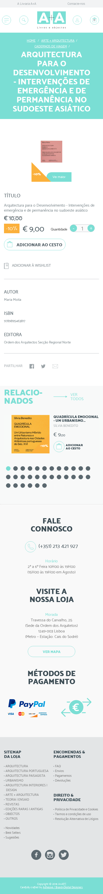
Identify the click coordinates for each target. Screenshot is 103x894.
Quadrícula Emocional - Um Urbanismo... (76, 418)
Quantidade (59, 229)
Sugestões (12, 837)
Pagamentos (63, 776)
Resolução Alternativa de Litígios (76, 819)
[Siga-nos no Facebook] (36, 854)
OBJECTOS (13, 814)
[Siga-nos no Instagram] (50, 854)
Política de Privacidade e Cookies (76, 809)
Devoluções (62, 780)
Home (31, 40)
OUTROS (12, 818)
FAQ (58, 766)
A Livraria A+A (26, 4)
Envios (59, 771)
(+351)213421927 (58, 546)
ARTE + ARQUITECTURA (22, 795)
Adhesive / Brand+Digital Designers (63, 887)
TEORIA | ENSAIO (17, 799)
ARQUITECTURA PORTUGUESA (27, 771)
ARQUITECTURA (17, 766)
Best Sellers (13, 833)
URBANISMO (14, 780)
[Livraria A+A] (51, 20)
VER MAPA (51, 651)
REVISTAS (12, 804)
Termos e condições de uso (73, 814)
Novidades (13, 828)
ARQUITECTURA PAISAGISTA (25, 776)
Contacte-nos (76, 4)
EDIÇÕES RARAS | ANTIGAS (24, 809)
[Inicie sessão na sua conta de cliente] (77, 20)
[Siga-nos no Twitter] (64, 854)
